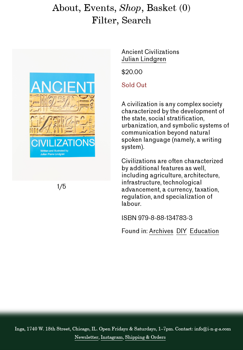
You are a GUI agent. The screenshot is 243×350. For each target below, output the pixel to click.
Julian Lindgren (144, 60)
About (65, 7)
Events (99, 7)
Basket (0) (169, 7)
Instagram (112, 337)
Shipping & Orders (145, 337)
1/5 (61, 187)
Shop (130, 7)
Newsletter (86, 337)
